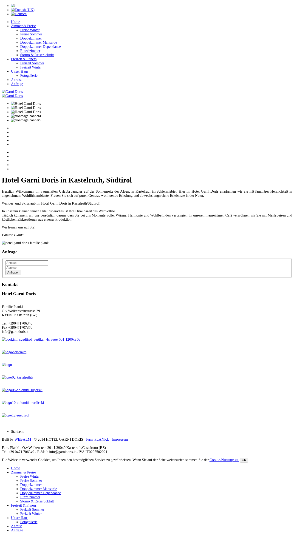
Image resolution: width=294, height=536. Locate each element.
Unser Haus (19, 71)
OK (244, 460)
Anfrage (17, 84)
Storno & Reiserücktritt (37, 55)
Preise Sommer (31, 34)
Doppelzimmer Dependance (40, 46)
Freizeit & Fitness (24, 59)
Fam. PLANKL (97, 439)
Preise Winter (30, 30)
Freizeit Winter (31, 67)
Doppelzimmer (31, 38)
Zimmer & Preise (23, 26)
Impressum (120, 439)
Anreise (16, 80)
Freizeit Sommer (32, 63)
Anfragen (13, 272)
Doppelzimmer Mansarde (38, 42)
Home (15, 22)
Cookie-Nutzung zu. (224, 460)
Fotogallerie (28, 75)
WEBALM (22, 439)
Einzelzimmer (30, 51)
